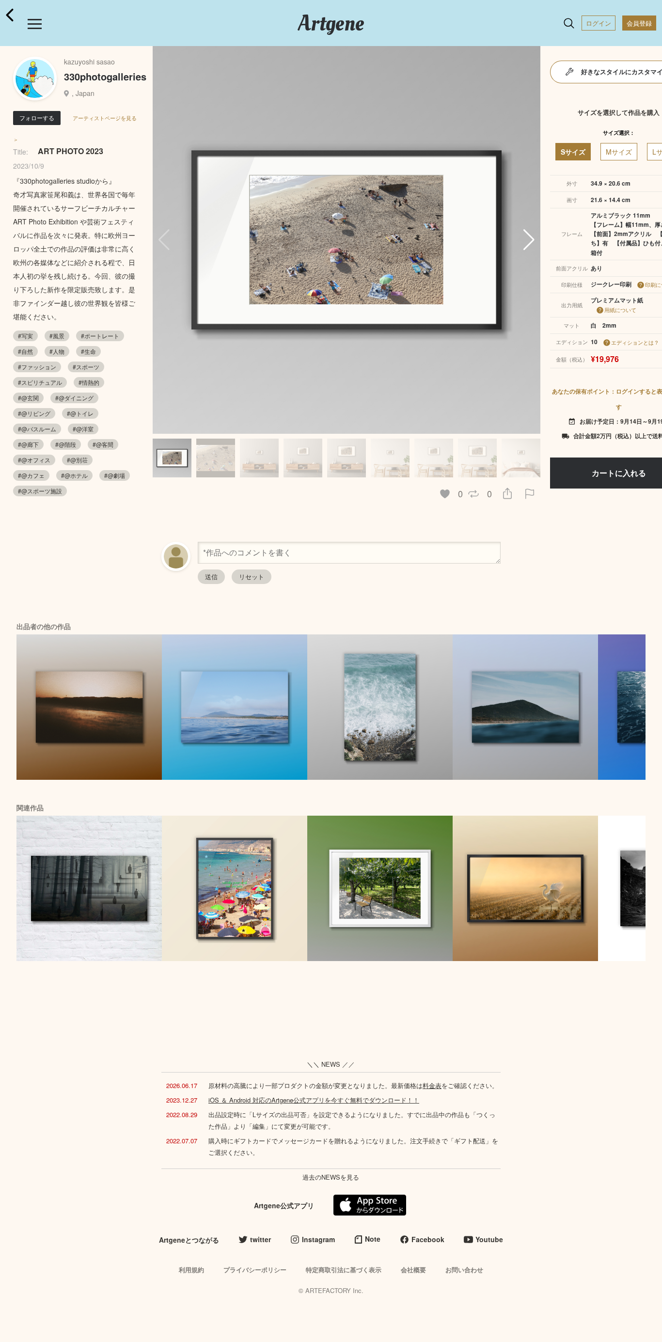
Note (372, 1239)
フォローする (36, 117)
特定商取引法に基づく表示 (343, 1269)
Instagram (318, 1239)
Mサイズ (619, 152)
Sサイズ (573, 152)
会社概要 (413, 1269)
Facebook (427, 1239)
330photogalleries (105, 76)
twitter (260, 1239)
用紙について (620, 310)
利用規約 (191, 1269)
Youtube (489, 1239)
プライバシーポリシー (254, 1269)
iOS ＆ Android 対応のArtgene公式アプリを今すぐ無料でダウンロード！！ (313, 1100)
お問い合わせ (464, 1269)
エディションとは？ (635, 342)
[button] (529, 240)
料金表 (432, 1085)
